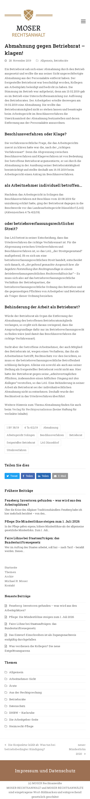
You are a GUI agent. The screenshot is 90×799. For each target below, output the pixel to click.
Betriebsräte (61, 60)
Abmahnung (50, 427)
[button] (83, 21)
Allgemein (46, 60)
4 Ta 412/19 (31, 427)
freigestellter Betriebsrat (21, 442)
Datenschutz (17, 706)
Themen (10, 572)
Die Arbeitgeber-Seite (23, 719)
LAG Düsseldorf (49, 442)
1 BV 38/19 (13, 427)
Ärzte (13, 686)
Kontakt (10, 585)
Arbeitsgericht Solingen (21, 435)
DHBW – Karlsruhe (22, 713)
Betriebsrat (75, 435)
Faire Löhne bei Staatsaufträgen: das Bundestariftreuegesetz (32, 540)
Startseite (11, 567)
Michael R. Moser (16, 581)
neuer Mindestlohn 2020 (77, 749)
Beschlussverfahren (52, 435)
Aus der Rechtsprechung (25, 692)
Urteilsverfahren (16, 450)
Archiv (9, 576)
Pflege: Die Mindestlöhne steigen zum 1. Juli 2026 (42, 521)
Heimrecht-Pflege (21, 726)
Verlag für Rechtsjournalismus (32, 409)
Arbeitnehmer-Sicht (22, 679)
